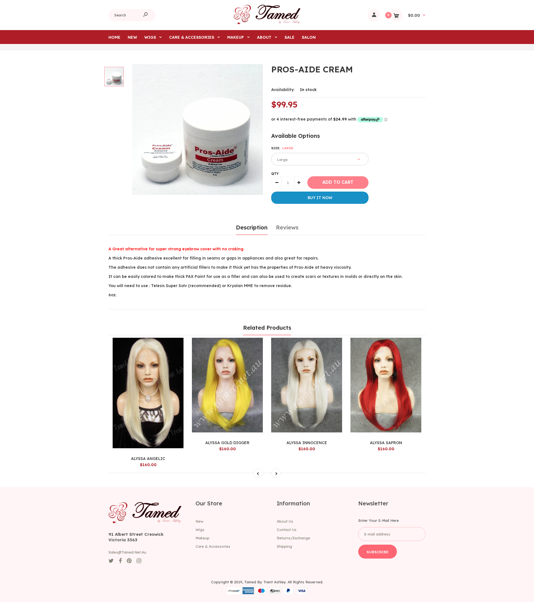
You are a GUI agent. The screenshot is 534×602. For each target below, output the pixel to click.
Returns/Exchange (293, 538)
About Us (285, 521)
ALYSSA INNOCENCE (306, 442)
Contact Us (286, 529)
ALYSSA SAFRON (386, 442)
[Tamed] (267, 22)
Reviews (287, 227)
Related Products (267, 327)
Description (252, 227)
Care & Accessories (213, 546)
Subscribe (378, 552)
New (199, 521)
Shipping (284, 546)
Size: (282, 148)
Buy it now (320, 197)
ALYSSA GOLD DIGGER (227, 442)
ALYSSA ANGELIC (148, 458)
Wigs (200, 529)
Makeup (202, 538)
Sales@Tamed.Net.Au (127, 552)
